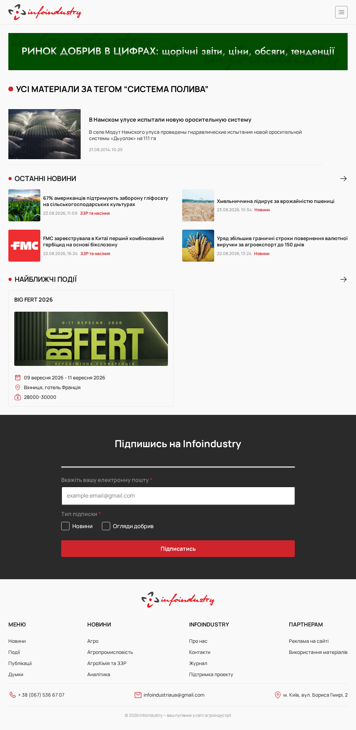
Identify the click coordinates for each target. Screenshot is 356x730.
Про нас (198, 641)
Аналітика (98, 674)
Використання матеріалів (318, 652)
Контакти (199, 652)
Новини (17, 641)
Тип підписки (79, 514)
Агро (92, 641)
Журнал (198, 663)
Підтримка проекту (211, 674)
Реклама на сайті (309, 641)
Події (14, 652)
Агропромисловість (110, 652)
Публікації (20, 663)
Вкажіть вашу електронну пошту (105, 480)
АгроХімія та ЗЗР (107, 663)
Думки (15, 674)
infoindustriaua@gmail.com (174, 694)
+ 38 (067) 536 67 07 (41, 694)
